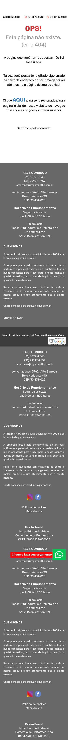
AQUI (19, 100)
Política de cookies (34, 507)
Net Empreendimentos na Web (47, 335)
